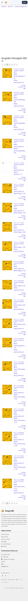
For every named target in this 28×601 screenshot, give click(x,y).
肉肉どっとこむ (19, 579)
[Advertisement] (14, 599)
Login (24, 2)
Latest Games (5, 534)
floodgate (4, 541)
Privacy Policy (11, 579)
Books (5, 546)
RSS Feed (5, 557)
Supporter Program (8, 559)
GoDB (2, 562)
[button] (2, 2)
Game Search (7, 544)
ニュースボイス (5, 582)
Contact (5, 579)
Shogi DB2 (3, 6)
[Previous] (2, 64)
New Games (4, 537)
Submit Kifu (6, 554)
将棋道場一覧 (4, 566)
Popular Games (5, 539)
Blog (2, 564)
